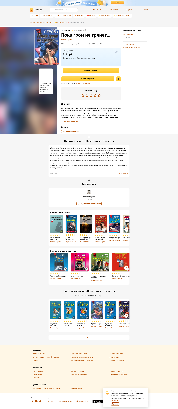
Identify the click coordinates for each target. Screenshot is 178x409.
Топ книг (92, 15)
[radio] (82, 95)
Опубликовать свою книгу (132, 48)
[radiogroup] (91, 95)
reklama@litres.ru (82, 401)
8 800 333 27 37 (52, 401)
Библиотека (114, 10)
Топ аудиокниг (105, 15)
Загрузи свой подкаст (122, 15)
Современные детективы (70, 131)
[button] (126, 229)
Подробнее (114, 400)
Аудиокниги (48, 15)
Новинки (80, 15)
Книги (36, 15)
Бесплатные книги (64, 15)
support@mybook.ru (66, 401)
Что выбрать (97, 10)
